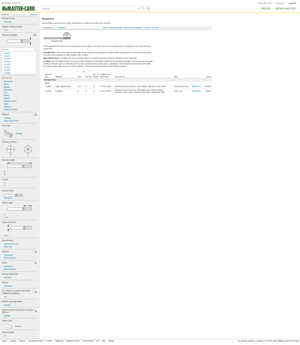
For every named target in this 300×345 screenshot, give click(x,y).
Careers (49, 341)
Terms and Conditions (276, 341)
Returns (22, 341)
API (97, 341)
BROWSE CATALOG (12, 3)
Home (4, 341)
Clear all (34, 14)
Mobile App (59, 341)
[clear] (138, 8)
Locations (13, 341)
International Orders (35, 341)
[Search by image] (148, 8)
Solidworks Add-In (73, 341)
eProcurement (88, 341)
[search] (34, 49)
